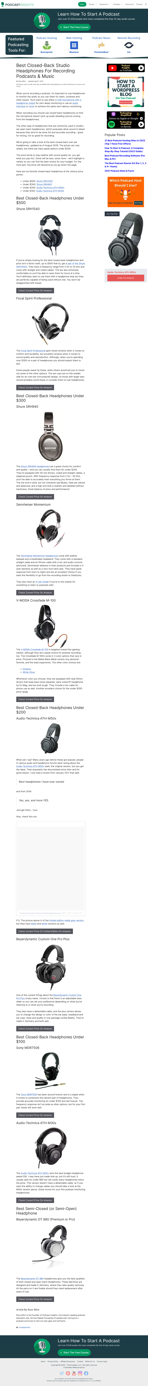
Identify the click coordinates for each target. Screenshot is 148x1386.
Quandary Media (71, 1367)
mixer (31, 106)
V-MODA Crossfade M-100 (34, 649)
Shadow (27, 669)
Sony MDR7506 (29, 1094)
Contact (80, 1361)
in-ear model (42, 581)
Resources (129, 4)
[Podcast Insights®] (17, 4)
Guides (91, 4)
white (44, 923)
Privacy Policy (53, 1361)
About (43, 1361)
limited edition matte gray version (66, 920)
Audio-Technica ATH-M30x (50, 191)
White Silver (29, 672)
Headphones (24, 1327)
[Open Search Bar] (146, 4)
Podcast (139, 4)
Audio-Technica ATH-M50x (50, 187)
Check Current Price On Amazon (35, 290)
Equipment (104, 4)
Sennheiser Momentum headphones (39, 555)
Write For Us (90, 1361)
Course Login (102, 1361)
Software (116, 4)
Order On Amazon (125, 278)
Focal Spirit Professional (33, 350)
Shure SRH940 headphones (35, 466)
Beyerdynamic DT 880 (32, 1278)
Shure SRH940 (44, 184)
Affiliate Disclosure (67, 1361)
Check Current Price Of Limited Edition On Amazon (44, 931)
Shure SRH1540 (45, 181)
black (34, 923)
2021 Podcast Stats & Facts (119, 171)
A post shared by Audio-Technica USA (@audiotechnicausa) (40, 913)
